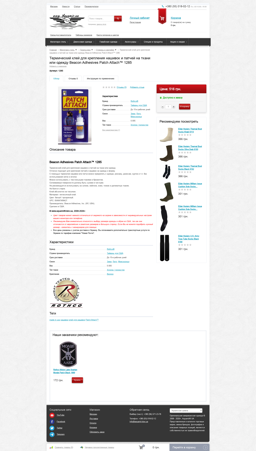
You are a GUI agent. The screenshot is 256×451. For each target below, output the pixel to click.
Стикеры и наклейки (105, 50)
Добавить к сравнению (58, 66)
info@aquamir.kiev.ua (139, 421)
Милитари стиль (58, 42)
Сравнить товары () (64, 447)
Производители (91, 6)
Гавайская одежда (108, 42)
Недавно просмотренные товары (99, 447)
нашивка (64, 320)
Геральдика (85, 50)
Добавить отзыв (137, 87)
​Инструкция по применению (100, 78)
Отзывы (73, 78)
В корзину (184, 106)
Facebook (61, 421)
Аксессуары (130, 42)
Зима (133, 114)
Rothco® (134, 101)
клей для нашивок (77, 320)
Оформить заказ (97, 432)
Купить (77, 380)
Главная (53, 50)
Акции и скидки (177, 42)
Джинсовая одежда (82, 42)
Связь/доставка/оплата (60, 35)
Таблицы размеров (84, 35)
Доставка (94, 418)
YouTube (60, 415)
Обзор (56, 78)
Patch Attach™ (92, 320)
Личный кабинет (140, 17)
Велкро (110, 274)
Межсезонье (136, 116)
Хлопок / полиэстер (139, 125)
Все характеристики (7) (111, 130)
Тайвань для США (139, 105)
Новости (65, 6)
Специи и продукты (153, 42)
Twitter (59, 428)
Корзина (176, 17)
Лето (138, 114)
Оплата (93, 423)
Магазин (54, 6)
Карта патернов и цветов (108, 35)
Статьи (77, 6)
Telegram (61, 434)
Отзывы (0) (122, 87)
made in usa (54, 320)
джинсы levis (101, 24)
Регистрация (135, 22)
